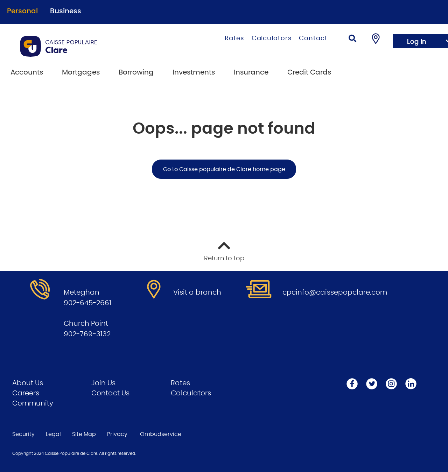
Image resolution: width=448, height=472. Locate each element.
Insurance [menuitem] (251, 72)
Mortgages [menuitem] (81, 72)
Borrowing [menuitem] (136, 72)
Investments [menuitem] (194, 72)
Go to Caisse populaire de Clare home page (224, 169)
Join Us (103, 383)
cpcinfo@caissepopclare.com (334, 292)
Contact (313, 38)
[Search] (352, 39)
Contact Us (110, 393)
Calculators (272, 38)
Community (32, 403)
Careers (25, 393)
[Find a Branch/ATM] (375, 38)
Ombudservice (160, 434)
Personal (22, 11)
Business (65, 11)
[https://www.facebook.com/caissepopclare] (352, 384)
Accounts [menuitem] (26, 72)
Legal (53, 434)
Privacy (117, 434)
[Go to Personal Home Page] (87, 46)
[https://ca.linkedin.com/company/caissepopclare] (410, 384)
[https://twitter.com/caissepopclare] (371, 384)
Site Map (84, 434)
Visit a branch (197, 292)
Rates (234, 38)
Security (23, 434)
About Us (27, 383)
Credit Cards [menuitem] (309, 72)
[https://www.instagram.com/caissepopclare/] (391, 384)
